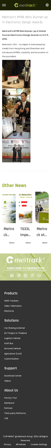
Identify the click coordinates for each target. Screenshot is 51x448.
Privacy (7, 444)
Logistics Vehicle (12, 338)
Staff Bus (8, 343)
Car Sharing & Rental (14, 328)
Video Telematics (13, 305)
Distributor (9, 403)
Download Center (13, 375)
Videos (7, 380)
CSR (6, 418)
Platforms (9, 311)
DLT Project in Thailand (15, 333)
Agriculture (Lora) (13, 353)
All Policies (21, 444)
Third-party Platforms (15, 413)
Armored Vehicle (12, 348)
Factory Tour (10, 397)
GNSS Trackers (11, 300)
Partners (8, 408)
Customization (11, 358)
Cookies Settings (39, 444)
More (11, 242)
